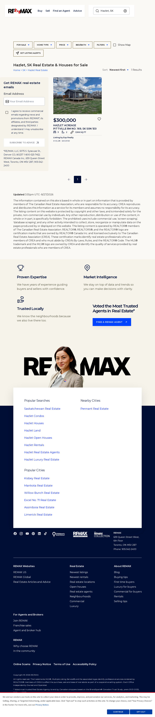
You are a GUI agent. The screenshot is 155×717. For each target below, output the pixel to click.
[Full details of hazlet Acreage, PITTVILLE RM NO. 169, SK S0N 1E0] (77, 95)
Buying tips (121, 577)
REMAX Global (22, 577)
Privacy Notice (42, 664)
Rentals (34, 445)
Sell (48, 10)
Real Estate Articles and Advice (32, 582)
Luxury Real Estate (41, 459)
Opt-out (141, 712)
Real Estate (42, 408)
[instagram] (21, 533)
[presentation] (77, 95)
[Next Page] (86, 179)
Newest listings (79, 572)
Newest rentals (79, 577)
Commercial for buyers (128, 591)
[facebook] (15, 533)
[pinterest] (33, 533)
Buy (40, 10)
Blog (117, 572)
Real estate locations (82, 582)
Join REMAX (20, 620)
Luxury (74, 606)
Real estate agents (81, 591)
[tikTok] (45, 533)
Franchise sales (22, 625)
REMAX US (19, 572)
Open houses (78, 586)
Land (32, 430)
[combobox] (111, 10)
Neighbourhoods (80, 596)
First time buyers (124, 582)
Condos (34, 416)
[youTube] (27, 533)
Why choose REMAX (25, 646)
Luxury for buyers (125, 586)
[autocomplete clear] (125, 11)
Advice (77, 10)
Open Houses (38, 437)
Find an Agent (61, 10)
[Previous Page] (69, 179)
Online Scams (21, 664)
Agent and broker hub (27, 630)
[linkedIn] (39, 533)
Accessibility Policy (84, 664)
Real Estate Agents (42, 452)
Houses (34, 423)
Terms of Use (61, 664)
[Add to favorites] (99, 119)
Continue (118, 712)
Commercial (77, 601)
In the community (24, 651)
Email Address (14, 93)
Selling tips (120, 601)
